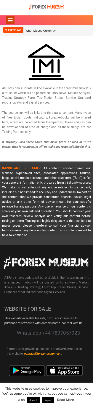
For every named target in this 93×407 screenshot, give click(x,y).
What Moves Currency (41, 30)
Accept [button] (33, 400)
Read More (65, 400)
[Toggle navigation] (10, 20)
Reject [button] (48, 400)
